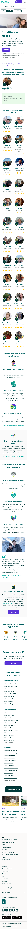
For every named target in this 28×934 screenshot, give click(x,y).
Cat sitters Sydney (9, 715)
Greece (19, 63)
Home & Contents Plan (8, 852)
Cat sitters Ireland (9, 775)
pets (3, 808)
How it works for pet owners (9, 839)
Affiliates (4, 881)
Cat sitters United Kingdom (11, 753)
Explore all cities (13, 789)
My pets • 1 (10, 11)
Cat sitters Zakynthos (10, 704)
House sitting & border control (10, 854)
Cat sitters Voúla (9, 701)
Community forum (7, 869)
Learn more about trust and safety (13, 426)
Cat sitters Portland (9, 738)
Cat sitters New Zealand (11, 768)
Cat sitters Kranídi (9, 689)
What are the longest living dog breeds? (10, 813)
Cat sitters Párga (9, 696)
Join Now (18, 2)
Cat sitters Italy (8, 773)
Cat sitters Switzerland (10, 778)
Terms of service (6, 926)
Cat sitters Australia (9, 755)
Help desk (4, 849)
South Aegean (6, 65)
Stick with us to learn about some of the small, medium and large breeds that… (10, 820)
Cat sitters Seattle (9, 735)
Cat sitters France (9, 765)
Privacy (15, 926)
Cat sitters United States (11, 750)
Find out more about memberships (13, 456)
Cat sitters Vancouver (10, 733)
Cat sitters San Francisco (11, 730)
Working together (6, 884)
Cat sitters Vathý (9, 699)
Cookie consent (6, 859)
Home (4, 63)
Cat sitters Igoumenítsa (11, 686)
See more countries (10, 780)
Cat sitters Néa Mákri (10, 691)
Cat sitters (11, 63)
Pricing (3, 844)
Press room (5, 879)
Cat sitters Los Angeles (10, 723)
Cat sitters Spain (8, 763)
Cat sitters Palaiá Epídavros (12, 694)
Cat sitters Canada (9, 758)
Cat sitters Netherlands (10, 770)
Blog (3, 876)
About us (4, 866)
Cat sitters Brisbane (9, 725)
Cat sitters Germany (9, 760)
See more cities (9, 743)
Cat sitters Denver (9, 740)
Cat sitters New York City (11, 720)
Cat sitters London (9, 713)
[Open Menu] (24, 2)
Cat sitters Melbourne (10, 718)
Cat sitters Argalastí (10, 684)
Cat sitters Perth (8, 728)
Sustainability (5, 871)
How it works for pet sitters (9, 842)
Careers (4, 874)
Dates (3, 11)
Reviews (4, 857)
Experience (18, 11)
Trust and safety (6, 847)
